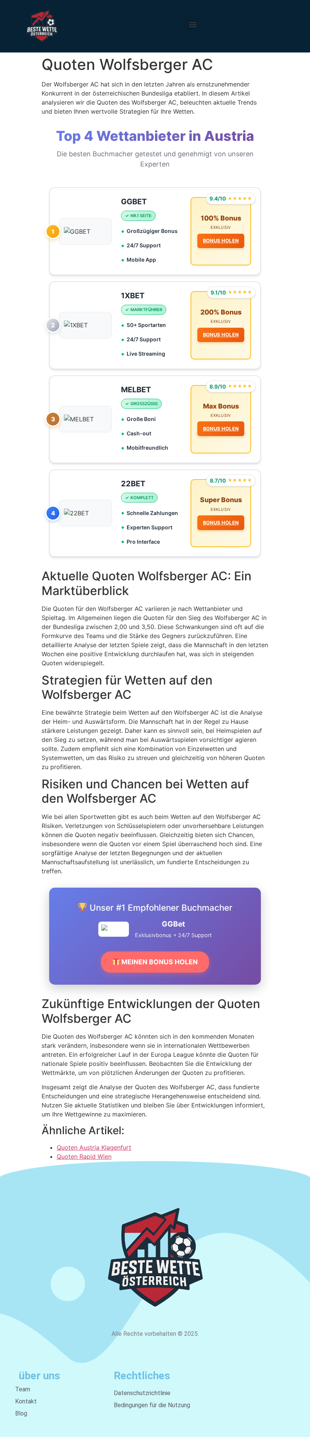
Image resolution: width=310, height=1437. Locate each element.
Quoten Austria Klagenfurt (94, 1147)
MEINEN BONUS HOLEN (159, 962)
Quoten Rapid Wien (84, 1156)
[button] (193, 24)
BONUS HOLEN (221, 241)
